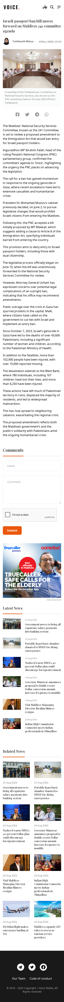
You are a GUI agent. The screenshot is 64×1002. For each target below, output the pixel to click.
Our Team (18, 978)
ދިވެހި (45, 7)
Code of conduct (41, 978)
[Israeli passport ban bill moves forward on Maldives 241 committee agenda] (17, 114)
